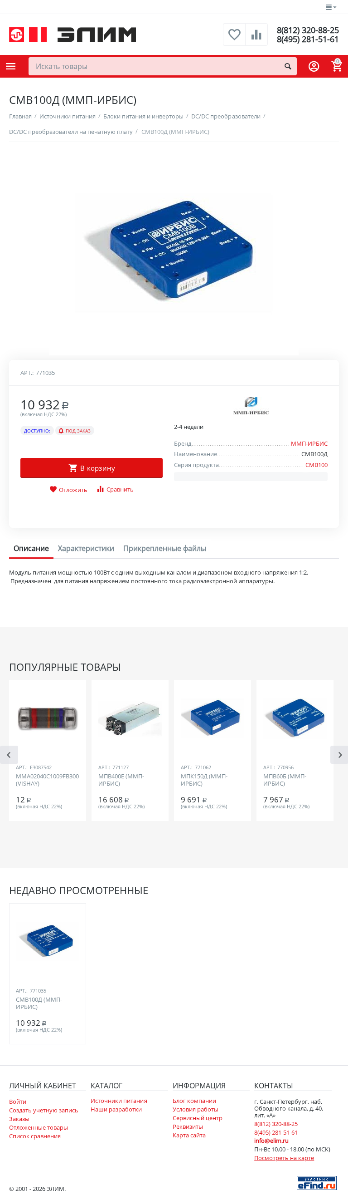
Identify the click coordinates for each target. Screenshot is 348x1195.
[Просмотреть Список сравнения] (256, 39)
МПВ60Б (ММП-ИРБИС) (284, 780)
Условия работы (195, 1109)
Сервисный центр (197, 1118)
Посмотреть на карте (284, 1158)
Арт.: (27, 373)
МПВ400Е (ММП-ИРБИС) (121, 780)
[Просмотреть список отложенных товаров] (234, 39)
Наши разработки (116, 1109)
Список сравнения (35, 1136)
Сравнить (120, 489)
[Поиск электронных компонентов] (317, 1182)
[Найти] (288, 66)
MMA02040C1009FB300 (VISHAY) (47, 780)
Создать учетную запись (43, 1110)
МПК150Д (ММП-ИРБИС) (204, 780)
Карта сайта (189, 1135)
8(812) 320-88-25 (308, 29)
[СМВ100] (174, 253)
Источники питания (119, 1101)
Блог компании (194, 1101)
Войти (17, 1101)
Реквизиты (188, 1126)
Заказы (19, 1119)
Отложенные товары (38, 1127)
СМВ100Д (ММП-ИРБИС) (39, 1003)
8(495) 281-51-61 (308, 39)
